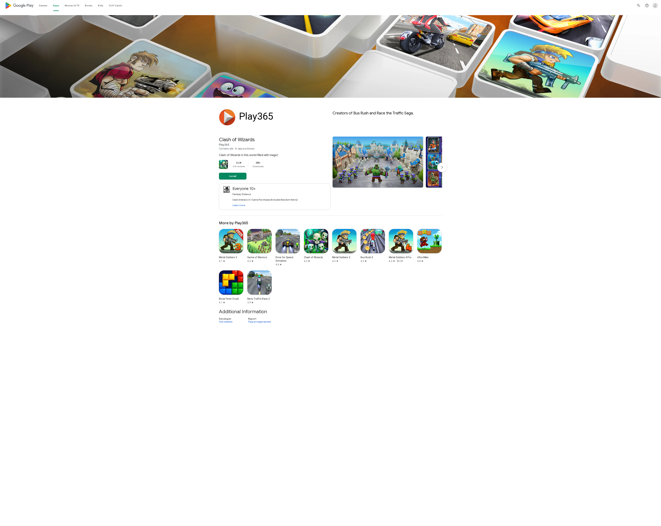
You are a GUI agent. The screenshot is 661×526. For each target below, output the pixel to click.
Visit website (225, 321)
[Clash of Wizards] (330, 176)
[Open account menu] (655, 5)
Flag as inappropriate (259, 321)
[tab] (43, 5)
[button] (378, 162)
